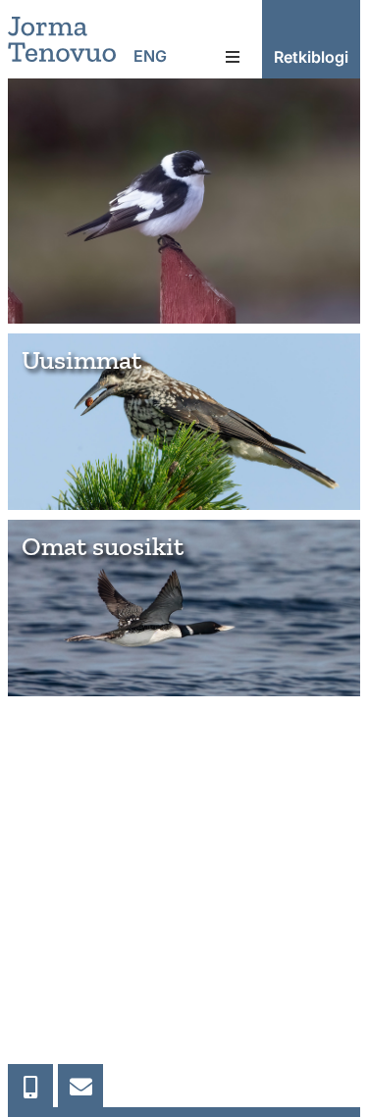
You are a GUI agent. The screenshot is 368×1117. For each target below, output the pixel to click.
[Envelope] (80, 1086)
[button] (232, 57)
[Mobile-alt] (30, 1086)
